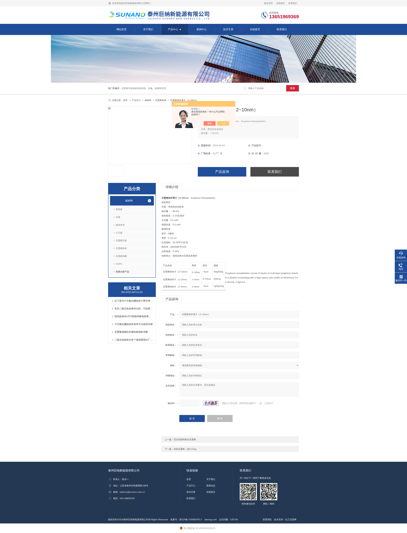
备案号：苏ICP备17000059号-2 (186, 519)
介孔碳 (119, 232)
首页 (125, 100)
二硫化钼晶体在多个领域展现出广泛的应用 (133, 339)
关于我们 (148, 29)
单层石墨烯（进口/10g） (186, 449)
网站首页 (121, 29)
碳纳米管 (120, 225)
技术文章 (228, 29)
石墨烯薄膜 (121, 256)
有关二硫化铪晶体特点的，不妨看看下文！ (133, 308)
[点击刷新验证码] (211, 403)
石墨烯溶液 (121, 240)
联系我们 (292, 3)
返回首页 (268, 3)
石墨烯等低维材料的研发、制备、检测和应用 (143, 88)
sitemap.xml (210, 519)
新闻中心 (202, 29)
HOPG (119, 264)
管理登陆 (267, 519)
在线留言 (280, 3)
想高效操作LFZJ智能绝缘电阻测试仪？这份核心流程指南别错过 (133, 316)
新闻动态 (210, 485)
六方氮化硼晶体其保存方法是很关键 (133, 324)
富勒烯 (119, 209)
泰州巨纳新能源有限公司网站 (135, 3)
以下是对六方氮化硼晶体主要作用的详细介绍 (133, 300)
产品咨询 (222, 172)
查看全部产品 (122, 271)
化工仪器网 (290, 519)
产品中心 (173, 29)
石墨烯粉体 (160, 100)
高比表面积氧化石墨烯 (185, 439)
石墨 (118, 217)
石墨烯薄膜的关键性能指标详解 (131, 332)
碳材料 (148, 100)
